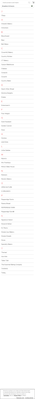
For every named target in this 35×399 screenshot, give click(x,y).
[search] (29, 2)
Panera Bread (5, 203)
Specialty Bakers (6, 244)
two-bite (4, 256)
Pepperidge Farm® (7, 212)
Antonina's (4, 28)
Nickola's (4, 175)
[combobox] (16, 3)
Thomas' (4, 252)
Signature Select (7, 220)
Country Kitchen (6, 56)
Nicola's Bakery (6, 179)
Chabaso (4, 69)
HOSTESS (4, 142)
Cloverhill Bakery (7, 52)
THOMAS (4, 269)
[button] (33, 2)
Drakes (3, 97)
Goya (3, 130)
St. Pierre (4, 228)
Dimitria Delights (7, 93)
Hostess (4, 138)
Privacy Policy (17, 395)
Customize (6, 395)
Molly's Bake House (7, 167)
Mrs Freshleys (6, 163)
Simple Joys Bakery (7, 232)
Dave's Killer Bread (7, 89)
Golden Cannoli (6, 126)
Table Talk (5, 261)
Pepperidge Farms (7, 199)
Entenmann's (5, 105)
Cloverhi (4, 77)
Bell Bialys (4, 44)
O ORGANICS (5, 191)
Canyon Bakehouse (7, 64)
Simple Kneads (6, 236)
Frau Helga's (5, 113)
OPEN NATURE (6, 187)
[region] (17, 394)
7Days (3, 15)
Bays (2, 40)
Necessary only (20, 397)
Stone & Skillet (6, 224)
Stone (3, 240)
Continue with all (29, 397)
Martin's (4, 159)
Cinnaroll (4, 73)
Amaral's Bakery (6, 24)
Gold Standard (6, 122)
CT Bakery (4, 60)
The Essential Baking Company (11, 265)
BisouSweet (5, 36)
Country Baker (6, 81)
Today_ (3, 273)
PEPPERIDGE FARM (8, 208)
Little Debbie (5, 150)
